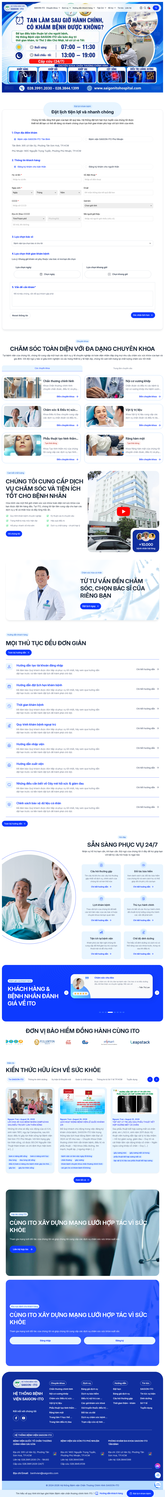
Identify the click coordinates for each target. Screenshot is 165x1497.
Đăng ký (120, 1340)
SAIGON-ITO (39, 8)
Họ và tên (17, 175)
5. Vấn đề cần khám (24, 287)
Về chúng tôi (14, 534)
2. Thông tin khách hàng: (26, 160)
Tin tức (121, 8)
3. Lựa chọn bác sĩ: (22, 236)
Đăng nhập (45, 1340)
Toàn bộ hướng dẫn (17, 652)
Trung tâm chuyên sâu (122, 368)
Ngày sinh (17, 188)
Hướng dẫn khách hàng (83, 8)
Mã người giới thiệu (92, 214)
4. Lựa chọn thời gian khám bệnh (30, 253)
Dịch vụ (65, 8)
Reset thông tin (20, 315)
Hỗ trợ (110, 8)
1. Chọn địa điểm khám (24, 132)
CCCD (15, 201)
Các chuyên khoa (42, 368)
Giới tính (87, 201)
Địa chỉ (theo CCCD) (21, 214)
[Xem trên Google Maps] (55, 1454)
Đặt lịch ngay (89, 606)
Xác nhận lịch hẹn (141, 315)
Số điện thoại (90, 175)
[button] (158, 47)
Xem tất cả (81, 1180)
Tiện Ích (100, 8)
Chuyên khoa (52, 8)
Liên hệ (128, 8)
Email (86, 188)
